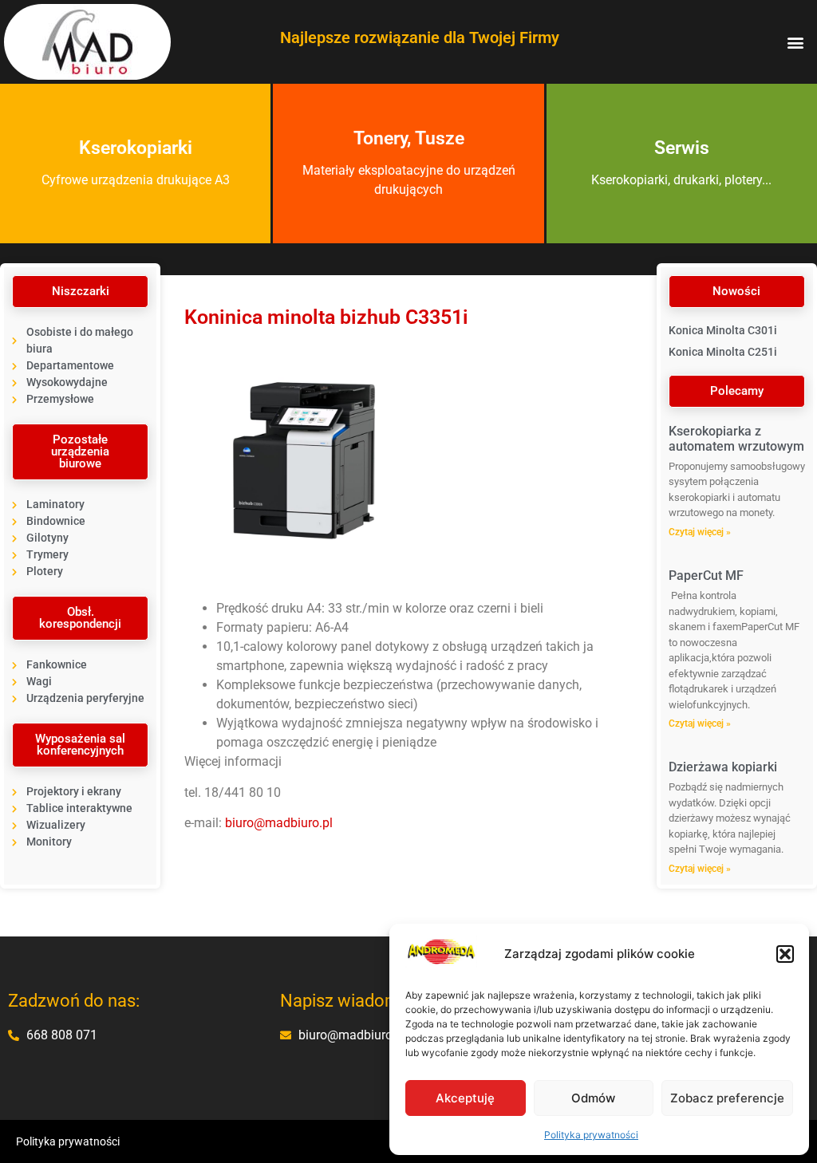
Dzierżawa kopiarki (723, 767)
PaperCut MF (706, 575)
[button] (785, 954)
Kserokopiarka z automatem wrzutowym (736, 439)
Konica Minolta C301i (723, 330)
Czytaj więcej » (700, 532)
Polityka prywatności (591, 1135)
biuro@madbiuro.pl (279, 822)
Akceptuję (465, 1098)
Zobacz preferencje (727, 1098)
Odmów (593, 1098)
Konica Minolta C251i (723, 351)
